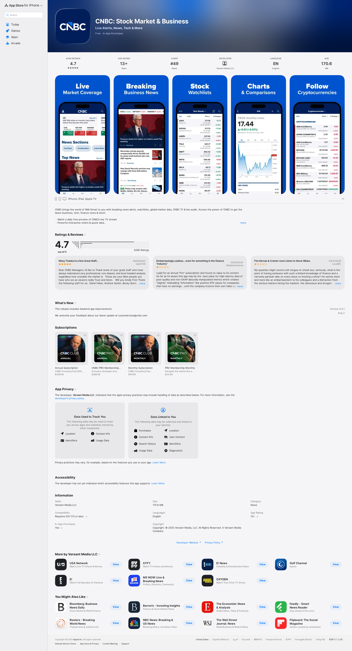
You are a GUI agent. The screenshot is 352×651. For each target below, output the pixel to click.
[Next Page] (348, 135)
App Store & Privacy (89, 644)
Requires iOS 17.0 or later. (69, 516)
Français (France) (274, 640)
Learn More (159, 462)
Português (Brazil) (303, 640)
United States (202, 640)
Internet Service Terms (65, 644)
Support (125, 644)
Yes (57, 527)
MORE (142, 283)
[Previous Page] (51, 135)
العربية (235, 640)
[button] (24, 24)
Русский (246, 640)
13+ (253, 516)
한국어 (288, 640)
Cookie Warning (110, 644)
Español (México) (220, 640)
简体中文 (258, 640)
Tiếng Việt (320, 640)
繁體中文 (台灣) (336, 640)
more (243, 222)
